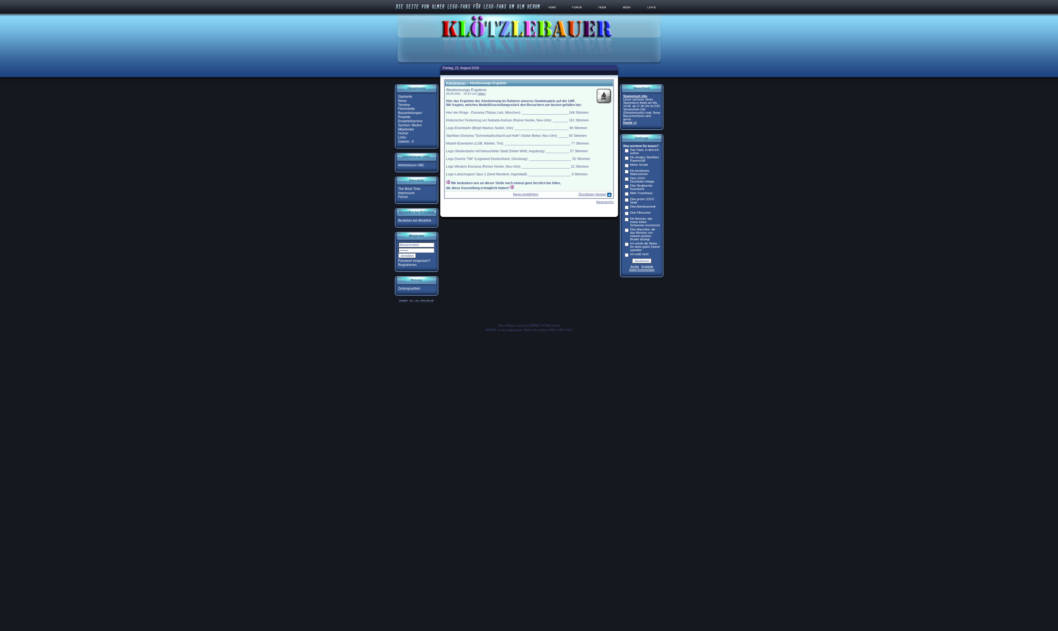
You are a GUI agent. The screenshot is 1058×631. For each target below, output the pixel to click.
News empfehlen (525, 194)
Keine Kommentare (642, 269)
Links (402, 137)
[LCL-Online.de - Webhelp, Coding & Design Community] (416, 303)
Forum (403, 197)
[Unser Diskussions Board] (577, 13)
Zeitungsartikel (409, 288)
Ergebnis (647, 266)
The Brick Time (409, 189)
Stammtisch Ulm (635, 96)
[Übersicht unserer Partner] (652, 13)
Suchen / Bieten (410, 125)
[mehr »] (629, 123)
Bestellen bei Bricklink (414, 220)
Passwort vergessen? (414, 261)
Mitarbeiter (406, 129)
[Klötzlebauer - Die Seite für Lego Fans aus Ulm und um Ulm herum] (529, 63)
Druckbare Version (592, 194)
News (402, 101)
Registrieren (407, 265)
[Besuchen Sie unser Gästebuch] (627, 13)
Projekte (404, 117)
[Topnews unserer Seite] (602, 13)
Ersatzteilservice (410, 121)
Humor (403, 133)
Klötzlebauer (456, 83)
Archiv (634, 266)
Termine (404, 105)
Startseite (405, 97)
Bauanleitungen (410, 113)
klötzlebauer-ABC (411, 165)
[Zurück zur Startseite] (553, 13)
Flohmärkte (406, 109)
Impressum (406, 193)
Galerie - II (406, 141)
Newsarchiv (605, 202)
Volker (481, 93)
